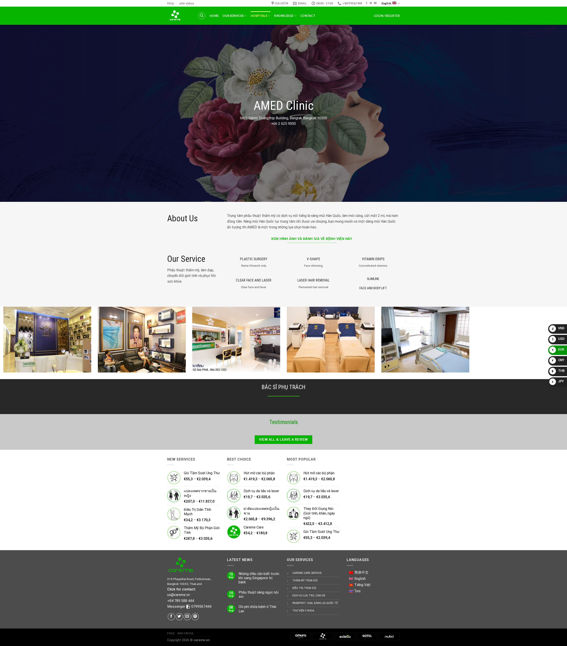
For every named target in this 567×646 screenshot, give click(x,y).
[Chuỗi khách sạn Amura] (300, 636)
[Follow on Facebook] (366, 3)
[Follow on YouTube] (375, 3)
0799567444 (201, 606)
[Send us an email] (187, 616)
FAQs (170, 3)
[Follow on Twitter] (370, 3)
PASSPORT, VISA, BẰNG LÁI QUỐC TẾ (315, 603)
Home (214, 15)
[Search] (201, 15)
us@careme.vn (178, 595)
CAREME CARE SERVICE (307, 573)
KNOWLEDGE (283, 15)
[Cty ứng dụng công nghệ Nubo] (389, 636)
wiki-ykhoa (186, 3)
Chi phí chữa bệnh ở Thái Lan (257, 609)
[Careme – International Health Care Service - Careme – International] (179, 16)
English (386, 3)
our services (233, 15)
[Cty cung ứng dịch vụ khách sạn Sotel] (367, 636)
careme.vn (202, 640)
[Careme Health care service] (322, 636)
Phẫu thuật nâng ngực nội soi (258, 594)
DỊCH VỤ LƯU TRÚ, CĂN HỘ (308, 595)
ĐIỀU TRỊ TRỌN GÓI (304, 588)
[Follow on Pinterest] (195, 616)
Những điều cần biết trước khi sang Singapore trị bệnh (259, 578)
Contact (307, 15)
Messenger (176, 606)
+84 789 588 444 (180, 601)
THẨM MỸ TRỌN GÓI (305, 580)
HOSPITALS (259, 15)
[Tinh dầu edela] (344, 636)
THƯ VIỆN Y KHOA (303, 610)
